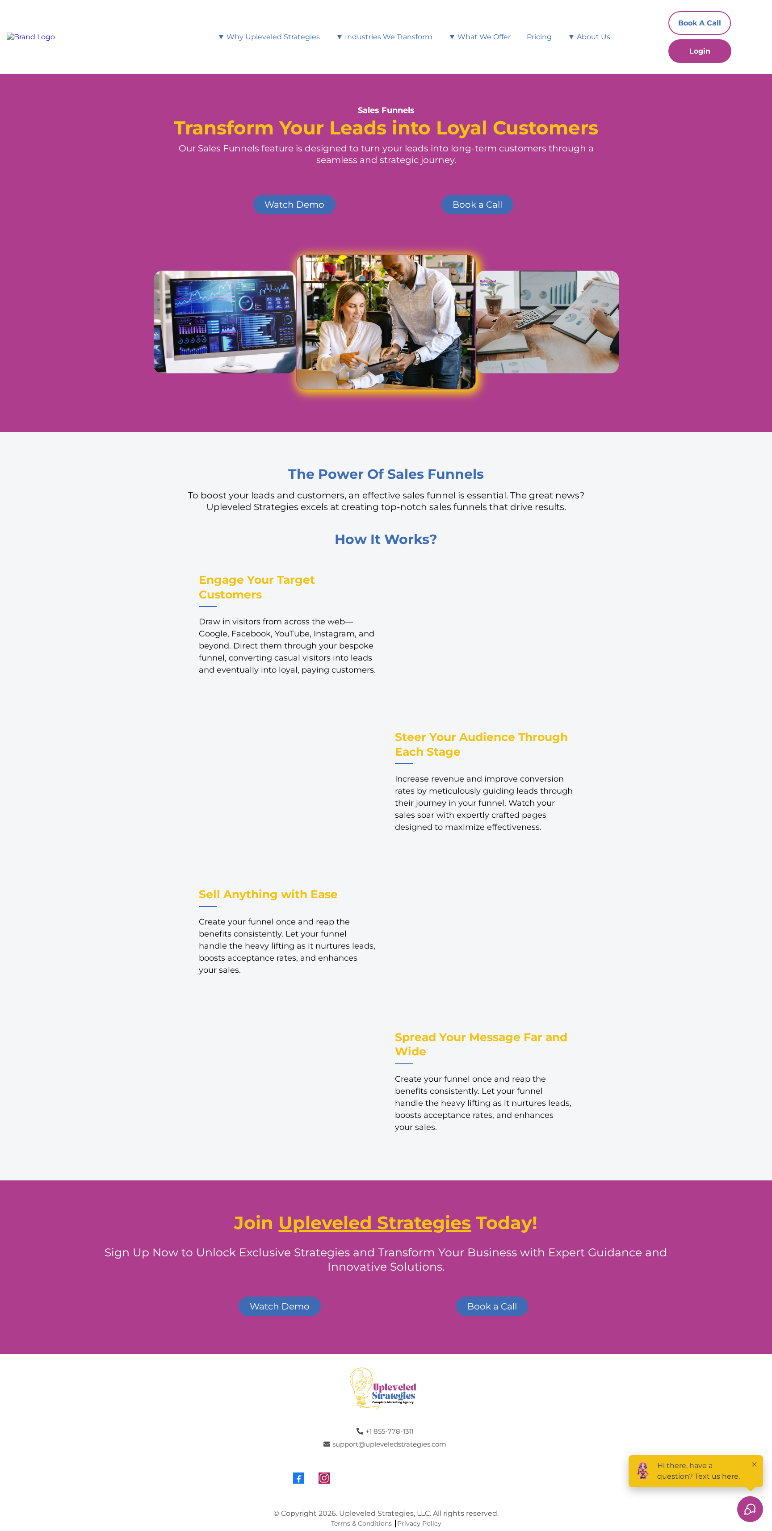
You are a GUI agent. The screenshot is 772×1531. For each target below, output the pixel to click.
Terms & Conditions (361, 1523)
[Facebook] (298, 1478)
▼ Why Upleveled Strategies (269, 37)
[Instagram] (324, 1478)
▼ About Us (589, 37)
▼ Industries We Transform (384, 37)
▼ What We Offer (480, 37)
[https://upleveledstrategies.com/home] (31, 36)
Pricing (539, 37)
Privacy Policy (419, 1523)
